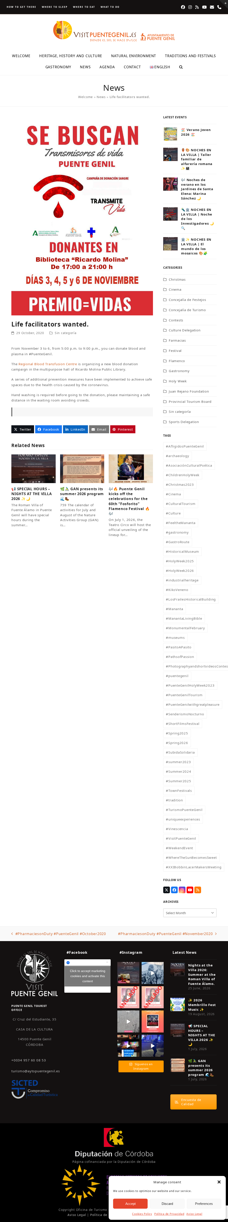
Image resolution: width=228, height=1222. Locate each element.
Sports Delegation (184, 421)
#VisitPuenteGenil (181, 838)
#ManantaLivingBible (184, 618)
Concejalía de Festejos (187, 299)
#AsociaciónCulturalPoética (189, 465)
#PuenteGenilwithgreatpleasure (193, 704)
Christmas (177, 279)
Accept (130, 1204)
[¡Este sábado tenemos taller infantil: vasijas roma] (128, 973)
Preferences (204, 1204)
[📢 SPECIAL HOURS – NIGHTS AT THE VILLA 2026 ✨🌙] (33, 468)
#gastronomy (177, 532)
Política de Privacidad (169, 1214)
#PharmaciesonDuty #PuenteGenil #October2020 (58, 934)
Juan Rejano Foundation (189, 391)
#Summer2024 (178, 771)
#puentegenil (177, 676)
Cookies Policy (142, 1214)
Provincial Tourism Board (190, 401)
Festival (175, 350)
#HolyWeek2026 (180, 570)
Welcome (85, 97)
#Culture (173, 513)
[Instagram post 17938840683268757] (153, 1046)
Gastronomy (179, 371)
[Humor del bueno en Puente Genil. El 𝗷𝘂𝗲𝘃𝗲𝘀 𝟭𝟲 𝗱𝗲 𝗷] (153, 1021)
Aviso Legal (194, 1214)
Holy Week (178, 381)
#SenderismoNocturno (185, 714)
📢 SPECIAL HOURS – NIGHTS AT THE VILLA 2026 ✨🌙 (31, 493)
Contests (176, 320)
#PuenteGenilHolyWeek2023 (190, 685)
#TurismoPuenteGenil (184, 809)
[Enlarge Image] (82, 215)
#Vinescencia (177, 829)
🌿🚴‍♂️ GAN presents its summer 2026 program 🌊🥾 (82, 493)
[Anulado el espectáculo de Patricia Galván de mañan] (153, 997)
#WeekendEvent (179, 848)
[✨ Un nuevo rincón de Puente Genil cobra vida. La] (153, 973)
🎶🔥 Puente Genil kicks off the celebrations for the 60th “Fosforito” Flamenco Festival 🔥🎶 (129, 501)
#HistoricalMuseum (182, 551)
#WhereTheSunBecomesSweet (191, 857)
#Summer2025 (178, 781)
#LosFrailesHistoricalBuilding (191, 599)
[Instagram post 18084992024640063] (128, 997)
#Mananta (174, 609)
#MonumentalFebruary (185, 628)
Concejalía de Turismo (187, 310)
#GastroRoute (177, 542)
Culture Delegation (185, 330)
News (101, 97)
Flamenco (177, 361)
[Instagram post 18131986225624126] (128, 1021)
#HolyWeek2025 (180, 561)
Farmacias (177, 340)
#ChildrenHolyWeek (183, 475)
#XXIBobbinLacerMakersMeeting (193, 867)
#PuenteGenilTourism (184, 695)
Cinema (175, 289)
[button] (219, 1182)
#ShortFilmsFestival (182, 723)
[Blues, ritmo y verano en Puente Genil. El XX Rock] (128, 1046)
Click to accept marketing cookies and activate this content (87, 976)
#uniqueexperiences (183, 819)
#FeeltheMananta (180, 522)
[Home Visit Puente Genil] (34, 973)
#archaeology (177, 456)
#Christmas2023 (180, 484)
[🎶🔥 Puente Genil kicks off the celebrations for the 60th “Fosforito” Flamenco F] (131, 468)
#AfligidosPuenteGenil (185, 446)
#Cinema (173, 494)
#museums (175, 637)
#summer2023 (178, 762)
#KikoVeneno (177, 589)
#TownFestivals (179, 790)
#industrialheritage (182, 580)
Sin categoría (66, 333)
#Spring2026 (177, 742)
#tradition (174, 800)
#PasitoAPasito (178, 647)
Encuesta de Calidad (191, 1102)
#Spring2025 (177, 733)
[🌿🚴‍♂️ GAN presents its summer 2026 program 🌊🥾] (82, 468)
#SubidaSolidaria (180, 752)
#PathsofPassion (180, 656)
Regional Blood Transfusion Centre (47, 364)
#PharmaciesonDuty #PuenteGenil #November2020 (165, 934)
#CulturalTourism (180, 503)
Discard (167, 1204)
